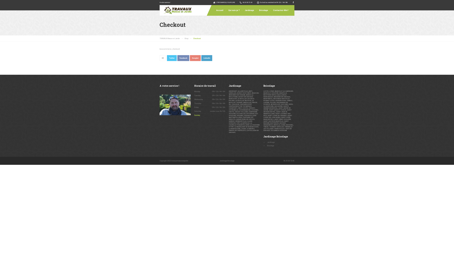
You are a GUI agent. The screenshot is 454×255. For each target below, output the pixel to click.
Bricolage (263, 10)
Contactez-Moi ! (280, 10)
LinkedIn (206, 58)
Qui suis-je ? (234, 10)
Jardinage (249, 10)
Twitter (172, 58)
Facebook (183, 58)
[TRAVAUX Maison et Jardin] (176, 10)
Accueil (219, 10)
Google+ (195, 58)
